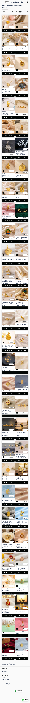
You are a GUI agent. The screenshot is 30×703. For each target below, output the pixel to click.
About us (4, 671)
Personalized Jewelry (16, 2)
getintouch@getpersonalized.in (9, 684)
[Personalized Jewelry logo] (7, 2)
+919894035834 (6, 679)
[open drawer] (2, 2)
